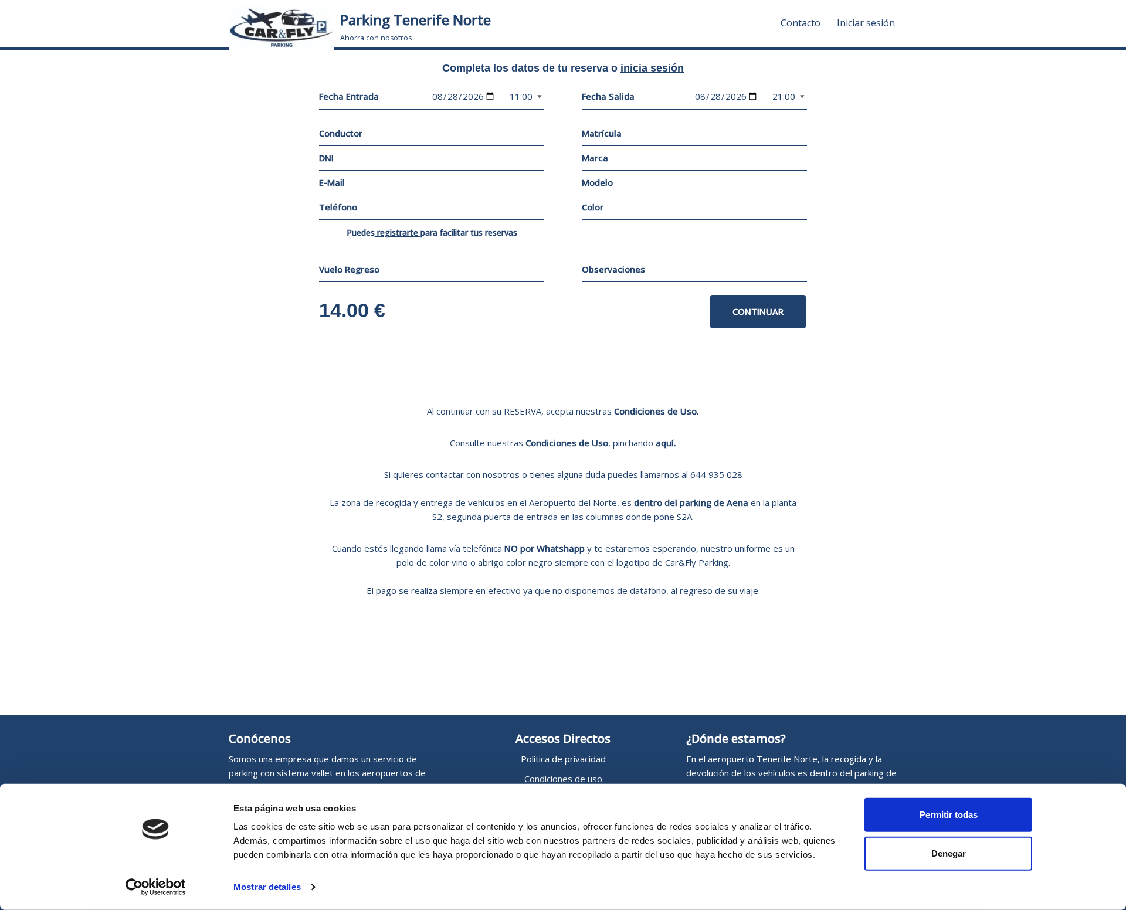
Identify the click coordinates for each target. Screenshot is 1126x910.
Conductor (340, 133)
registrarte (397, 232)
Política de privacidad (563, 759)
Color (592, 207)
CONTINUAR (758, 311)
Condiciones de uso (563, 779)
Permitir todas (949, 815)
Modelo (597, 182)
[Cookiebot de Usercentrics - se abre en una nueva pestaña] (155, 887)
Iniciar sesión (866, 22)
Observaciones (613, 269)
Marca (595, 158)
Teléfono (338, 207)
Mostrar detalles (267, 887)
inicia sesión (652, 68)
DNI (326, 158)
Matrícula (602, 133)
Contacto (800, 22)
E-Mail (332, 182)
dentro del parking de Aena (691, 502)
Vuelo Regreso (349, 269)
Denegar (948, 853)
